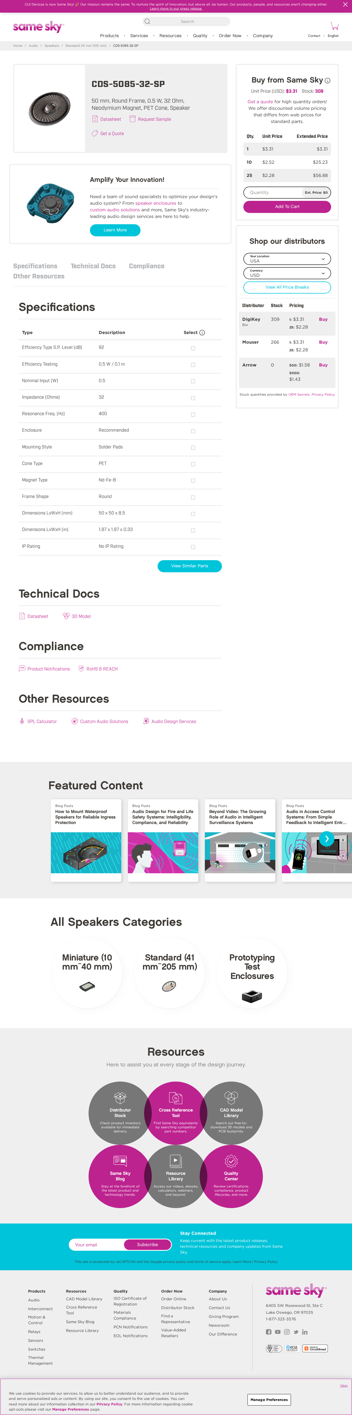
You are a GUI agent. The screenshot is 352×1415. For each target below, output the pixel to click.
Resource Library (82, 1330)
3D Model (81, 616)
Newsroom (219, 1325)
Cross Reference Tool (81, 1310)
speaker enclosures (155, 203)
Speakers (52, 45)
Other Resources (39, 276)
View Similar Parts (189, 566)
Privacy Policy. (323, 394)
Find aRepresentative (175, 1319)
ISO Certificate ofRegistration (130, 1301)
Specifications (35, 265)
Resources (171, 36)
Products (109, 36)
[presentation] (326, 839)
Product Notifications (49, 668)
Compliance (146, 265)
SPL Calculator (42, 721)
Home (17, 45)
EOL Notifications (131, 1336)
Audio (33, 45)
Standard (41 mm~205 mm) (85, 45)
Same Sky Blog (80, 1322)
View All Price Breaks (287, 287)
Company (263, 36)
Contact (314, 35)
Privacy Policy (265, 1262)
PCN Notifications (131, 1327)
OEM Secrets (299, 394)
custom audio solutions (115, 209)
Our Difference (223, 1334)
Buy (323, 319)
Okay (344, 1385)
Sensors (35, 1340)
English (333, 35)
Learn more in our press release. (176, 8)
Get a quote (260, 101)
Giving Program (224, 1316)
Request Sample (154, 119)
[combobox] (186, 21)
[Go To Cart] (333, 26)
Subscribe (147, 1245)
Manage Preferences (70, 1409)
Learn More (115, 230)
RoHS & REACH (102, 668)
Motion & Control (36, 1320)
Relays (34, 1331)
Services (139, 36)
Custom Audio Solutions (104, 721)
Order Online (173, 1299)
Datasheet (110, 119)
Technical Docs (93, 265)
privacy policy (174, 1262)
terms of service (207, 1262)
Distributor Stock (177, 1307)
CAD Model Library (84, 1299)
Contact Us (219, 1307)
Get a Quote (112, 133)
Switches (36, 1349)
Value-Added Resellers (173, 1333)
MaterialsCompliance (125, 1315)
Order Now (230, 36)
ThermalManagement (40, 1360)
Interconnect (40, 1309)
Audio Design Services (174, 721)
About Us (218, 1299)
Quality (200, 36)
